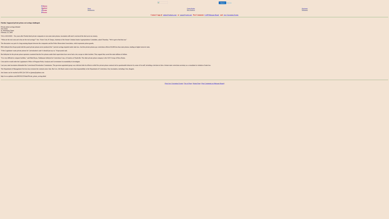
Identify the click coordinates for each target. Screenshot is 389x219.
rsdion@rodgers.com (169, 15)
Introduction (91, 10)
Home (89, 8)
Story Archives (191, 10)
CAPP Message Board (212, 15)
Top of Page (188, 83)
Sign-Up (229, 3)
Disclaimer (305, 8)
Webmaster (305, 10)
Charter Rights (191, 8)
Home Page (196, 83)
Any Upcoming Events (231, 15)
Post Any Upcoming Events (174, 83)
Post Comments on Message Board (213, 83)
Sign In (222, 3)
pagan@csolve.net (186, 15)
